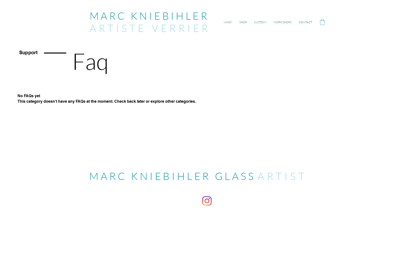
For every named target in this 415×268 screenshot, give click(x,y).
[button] (322, 22)
